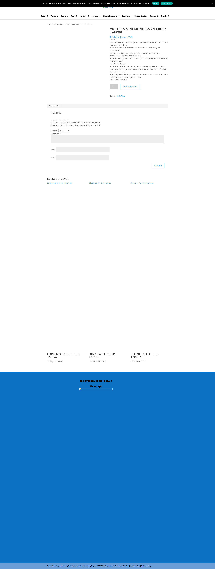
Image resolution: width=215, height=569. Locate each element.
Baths (43, 16)
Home (49, 24)
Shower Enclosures (110, 16)
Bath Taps (60, 24)
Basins (63, 16)
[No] (212, 3)
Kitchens (152, 16)
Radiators (126, 16)
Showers (95, 16)
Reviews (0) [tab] (54, 106)
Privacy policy (167, 3)
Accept (155, 3)
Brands (163, 16)
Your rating (54, 131)
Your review (55, 133)
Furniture (83, 16)
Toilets (53, 16)
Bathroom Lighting (139, 16)
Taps (72, 16)
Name (53, 150)
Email (53, 158)
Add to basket (130, 86)
